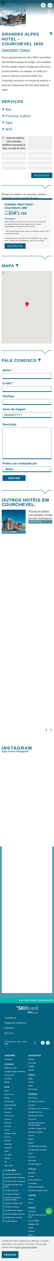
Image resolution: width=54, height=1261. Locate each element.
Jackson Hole (9, 1115)
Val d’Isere (31, 1157)
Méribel (30, 1143)
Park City (7, 1137)
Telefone (8, 396)
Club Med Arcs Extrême (12, 1174)
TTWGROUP (10, 1018)
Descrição (9, 424)
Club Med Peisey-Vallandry (13, 1210)
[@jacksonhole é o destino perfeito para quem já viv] (27, 850)
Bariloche (31, 1059)
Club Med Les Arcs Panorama (14, 1181)
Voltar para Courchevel (36, 1000)
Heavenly (7, 1112)
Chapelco (31, 1066)
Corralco (31, 1082)
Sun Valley (8, 1155)
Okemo (7, 1130)
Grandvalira (8, 1059)
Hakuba (31, 1199)
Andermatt (31, 1211)
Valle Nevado (32, 1089)
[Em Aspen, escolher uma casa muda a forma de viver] (27, 965)
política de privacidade (26, 1247)
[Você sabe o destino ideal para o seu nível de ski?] (27, 774)
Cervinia (31, 1176)
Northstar (7, 1126)
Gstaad (30, 1228)
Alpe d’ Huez (32, 1098)
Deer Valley (8, 1108)
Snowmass (8, 1144)
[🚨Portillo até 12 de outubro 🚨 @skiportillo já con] (27, 903)
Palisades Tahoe (10, 1133)
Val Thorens (32, 1160)
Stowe (6, 1151)
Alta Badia (31, 1173)
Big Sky (7, 1098)
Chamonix (31, 1105)
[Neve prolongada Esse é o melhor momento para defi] (27, 807)
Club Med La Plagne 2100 (13, 1203)
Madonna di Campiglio (35, 1187)
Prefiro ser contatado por (20, 463)
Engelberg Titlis (33, 1224)
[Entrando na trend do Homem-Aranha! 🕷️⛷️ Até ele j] (27, 828)
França (25, 50)
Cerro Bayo (32, 1063)
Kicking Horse (9, 1075)
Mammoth (7, 1123)
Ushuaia (31, 1070)
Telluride (7, 1158)
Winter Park (8, 1165)
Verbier (30, 1235)
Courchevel (10, 50)
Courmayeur (32, 1183)
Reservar (41, 175)
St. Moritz (31, 1231)
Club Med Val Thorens (12, 1194)
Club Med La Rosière (11, 1207)
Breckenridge (9, 1101)
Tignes (30, 1153)
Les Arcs (31, 1135)
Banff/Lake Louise (10, 1068)
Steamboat (8, 1148)
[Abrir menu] (49, 12)
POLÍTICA (9, 1033)
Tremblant (7, 1078)
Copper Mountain (10, 1105)
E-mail (8, 383)
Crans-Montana (33, 1221)
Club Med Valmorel (10, 1221)
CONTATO (9, 1028)
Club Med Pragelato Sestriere (14, 1214)
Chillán (30, 1078)
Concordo (10, 1254)
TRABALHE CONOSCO (15, 1023)
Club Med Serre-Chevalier (13, 1217)
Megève (31, 1139)
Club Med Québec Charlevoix (14, 1071)
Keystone (7, 1119)
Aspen (6, 1091)
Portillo (30, 1086)
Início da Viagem (14, 409)
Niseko (30, 1203)
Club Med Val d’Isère (11, 1190)
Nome (8, 370)
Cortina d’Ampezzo (34, 1180)
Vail (5, 1162)
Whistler (7, 1082)
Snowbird (7, 1140)
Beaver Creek (9, 1094)
